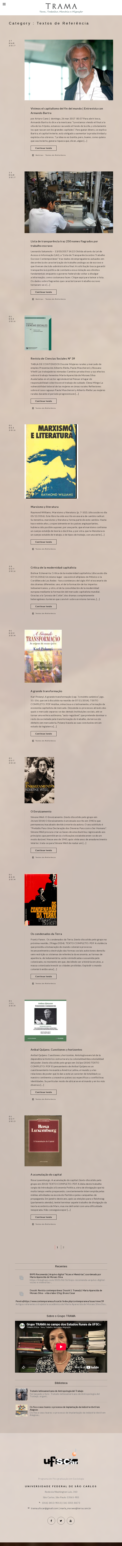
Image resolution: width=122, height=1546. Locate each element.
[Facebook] (51, 1520)
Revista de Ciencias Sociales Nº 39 (53, 358)
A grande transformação (46, 691)
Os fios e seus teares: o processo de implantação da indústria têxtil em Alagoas (65, 1408)
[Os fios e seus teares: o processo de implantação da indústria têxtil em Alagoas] (22, 1410)
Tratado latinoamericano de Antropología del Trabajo (56, 1391)
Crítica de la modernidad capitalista (53, 567)
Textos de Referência (56, 155)
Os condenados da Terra (46, 933)
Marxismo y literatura (45, 506)
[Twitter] (61, 1520)
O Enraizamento (41, 811)
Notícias (39, 155)
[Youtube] (70, 1520)
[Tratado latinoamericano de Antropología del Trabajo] (22, 1394)
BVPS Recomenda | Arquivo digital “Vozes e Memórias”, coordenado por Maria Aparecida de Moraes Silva (65, 1275)
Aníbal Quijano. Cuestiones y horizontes (56, 1049)
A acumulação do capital (46, 1174)
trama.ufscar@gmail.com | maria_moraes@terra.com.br (61, 1508)
